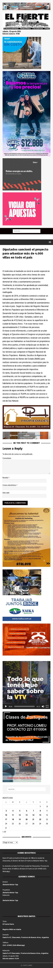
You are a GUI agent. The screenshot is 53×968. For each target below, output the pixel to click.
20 (26, 819)
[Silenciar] (43, 706)
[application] (26, 685)
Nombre (6, 478)
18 (13, 819)
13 (26, 815)
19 (20, 819)
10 (6, 815)
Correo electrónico (10, 485)
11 (13, 815)
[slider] (24, 706)
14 (33, 815)
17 (6, 819)
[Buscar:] (26, 231)
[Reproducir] (6, 706)
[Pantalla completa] (47, 706)
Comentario (7, 458)
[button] (26, 685)
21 (33, 819)
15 (40, 815)
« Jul (4, 832)
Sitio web (6, 493)
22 (40, 819)
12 (20, 815)
